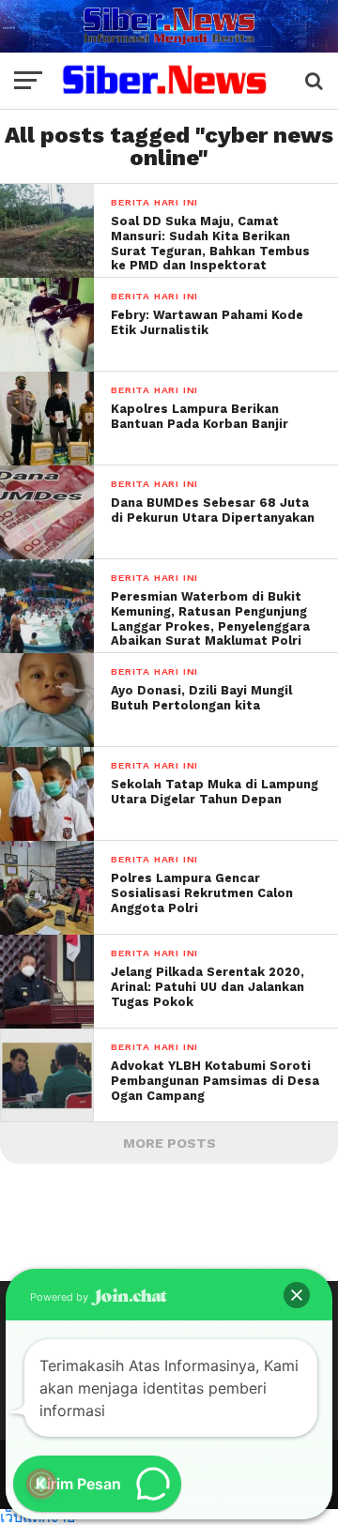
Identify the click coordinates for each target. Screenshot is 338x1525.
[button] (297, 1295)
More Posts (169, 1143)
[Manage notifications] (41, 1484)
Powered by (60, 1297)
